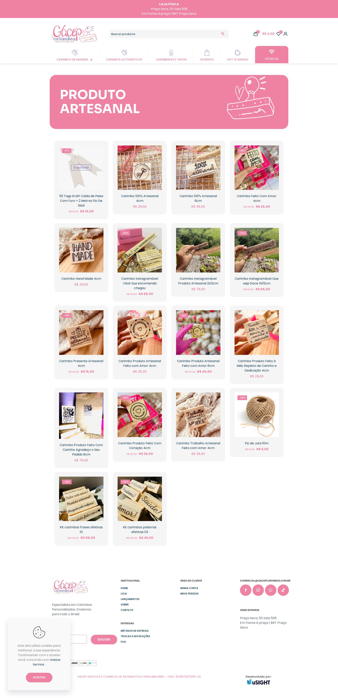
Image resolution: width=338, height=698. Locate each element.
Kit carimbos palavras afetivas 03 (139, 529)
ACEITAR (39, 677)
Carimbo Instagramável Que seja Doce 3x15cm (257, 281)
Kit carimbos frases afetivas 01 (81, 529)
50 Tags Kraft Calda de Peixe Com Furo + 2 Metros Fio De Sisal (81, 201)
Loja (124, 593)
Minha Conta (189, 588)
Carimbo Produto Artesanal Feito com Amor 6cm (198, 363)
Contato (127, 610)
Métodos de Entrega (135, 630)
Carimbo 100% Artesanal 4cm (139, 198)
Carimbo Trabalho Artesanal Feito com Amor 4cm (198, 445)
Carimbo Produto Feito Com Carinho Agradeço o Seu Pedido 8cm (81, 450)
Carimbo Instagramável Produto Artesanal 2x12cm (198, 281)
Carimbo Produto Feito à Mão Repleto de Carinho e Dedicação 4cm (257, 366)
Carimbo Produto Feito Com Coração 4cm (139, 445)
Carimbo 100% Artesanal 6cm (198, 198)
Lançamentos (130, 599)
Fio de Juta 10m (256, 443)
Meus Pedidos (189, 593)
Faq (123, 641)
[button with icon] (245, 590)
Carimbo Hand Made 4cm (81, 278)
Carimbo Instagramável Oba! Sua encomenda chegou (139, 283)
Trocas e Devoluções (135, 636)
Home (124, 588)
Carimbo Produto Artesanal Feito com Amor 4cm (140, 363)
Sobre (125, 604)
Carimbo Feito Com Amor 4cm (256, 198)
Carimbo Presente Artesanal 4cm (81, 363)
